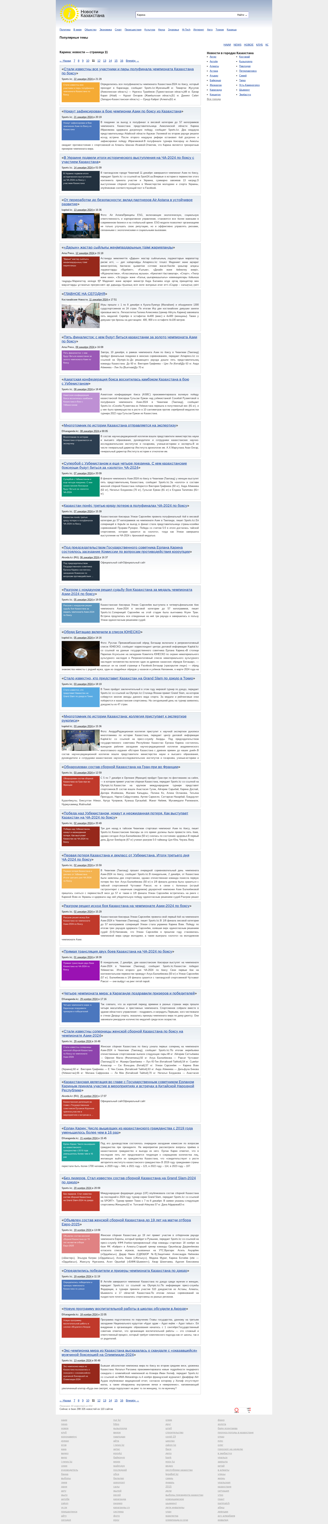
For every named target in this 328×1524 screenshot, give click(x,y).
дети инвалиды (175, 1507)
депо (169, 1453)
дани (64, 1486)
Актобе (214, 61)
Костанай (244, 56)
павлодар (119, 1436)
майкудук (119, 1465)
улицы (222, 1474)
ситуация (223, 1490)
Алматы (214, 66)
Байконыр (215, 80)
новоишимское (175, 1499)
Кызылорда (245, 61)
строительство (174, 1432)
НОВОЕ (221, 44)
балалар (118, 1478)
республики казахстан (179, 1469)
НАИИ (199, 44)
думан (65, 1440)
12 (98, 60)
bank (168, 1457)
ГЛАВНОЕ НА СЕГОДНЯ (84, 294)
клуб (64, 1432)
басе (168, 1449)
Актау (213, 56)
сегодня (66, 1519)
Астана (214, 70)
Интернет (198, 29)
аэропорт (119, 1482)
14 (110, 60)
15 (115, 60)
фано (221, 1419)
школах (170, 1440)
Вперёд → (132, 60)
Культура (149, 29)
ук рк (64, 1507)
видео (65, 1453)
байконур (119, 1457)
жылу (64, 1494)
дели (169, 1490)
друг (168, 1424)
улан (168, 1511)
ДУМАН (265, 44)
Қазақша (232, 29)
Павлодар (245, 66)
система (118, 1511)
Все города (214, 99)
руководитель (69, 1469)
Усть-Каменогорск (249, 85)
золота (222, 1424)
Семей (243, 75)
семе (64, 1465)
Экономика (105, 29)
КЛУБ (232, 44)
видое (117, 1432)
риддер (117, 1503)
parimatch (224, 1503)
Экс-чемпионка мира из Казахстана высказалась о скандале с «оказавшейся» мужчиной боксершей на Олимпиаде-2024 (129, 1353)
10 (87, 60)
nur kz (117, 1419)
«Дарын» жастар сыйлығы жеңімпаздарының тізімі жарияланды (118, 247)
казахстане (224, 1486)
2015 (169, 1486)
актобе (65, 1499)
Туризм (220, 29)
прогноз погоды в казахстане (236, 1432)
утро (220, 1494)
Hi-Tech (186, 29)
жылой (117, 1490)
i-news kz (66, 1461)
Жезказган (216, 85)
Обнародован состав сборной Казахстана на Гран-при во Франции (121, 767)
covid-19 (171, 1436)
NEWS (210, 44)
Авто (210, 29)
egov (116, 1519)
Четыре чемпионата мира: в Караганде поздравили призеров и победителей (129, 993)
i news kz (118, 1444)
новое (65, 1428)
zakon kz (171, 1444)
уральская (224, 1482)
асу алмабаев (226, 1515)
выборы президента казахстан (184, 1494)
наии (64, 1419)
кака (63, 1449)
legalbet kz (172, 1474)
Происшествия (133, 29)
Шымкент (244, 89)
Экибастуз (245, 94)
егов (63, 1444)
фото (116, 1515)
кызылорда (120, 1428)
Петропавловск (248, 70)
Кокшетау (215, 94)
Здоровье (173, 29)
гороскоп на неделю (230, 1449)
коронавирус (69, 1436)
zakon (64, 1503)
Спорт (118, 29)
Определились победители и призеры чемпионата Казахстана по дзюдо (125, 1271)
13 (104, 60)
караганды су (121, 1507)
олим (169, 1419)
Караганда (216, 89)
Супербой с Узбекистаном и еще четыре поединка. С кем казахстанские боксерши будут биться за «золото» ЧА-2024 (124, 465)
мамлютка (172, 1515)
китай (221, 1465)
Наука (161, 29)
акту (63, 1490)
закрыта (223, 1461)
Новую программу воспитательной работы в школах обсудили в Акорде (125, 1309)
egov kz (170, 1461)
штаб (169, 1428)
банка (64, 1474)
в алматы (223, 1469)
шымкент (171, 1503)
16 (121, 60)
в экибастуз (225, 1453)
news (64, 1424)
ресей (117, 1494)
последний (120, 1469)
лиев (64, 1482)
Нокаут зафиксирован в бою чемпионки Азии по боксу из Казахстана (122, 111)
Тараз (242, 80)
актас (116, 1449)
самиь (169, 1478)
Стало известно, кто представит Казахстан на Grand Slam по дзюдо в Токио (128, 678)
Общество (90, 29)
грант (221, 1499)
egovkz (117, 1453)
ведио (169, 1465)
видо (64, 1457)
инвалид (223, 1519)
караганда (119, 1499)
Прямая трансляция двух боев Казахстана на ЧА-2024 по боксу (118, 951)
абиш (221, 1507)
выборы (66, 1478)
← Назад (65, 60)
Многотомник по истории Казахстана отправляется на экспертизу (120, 425)
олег (220, 1444)
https (116, 1424)
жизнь (221, 1478)
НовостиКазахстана (92, 13)
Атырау (214, 75)
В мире (77, 29)
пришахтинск (69, 1511)
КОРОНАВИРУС (248, 44)
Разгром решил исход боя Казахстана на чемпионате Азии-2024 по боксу (126, 906)
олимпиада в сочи (177, 1519)
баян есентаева (227, 1428)
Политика (65, 29)
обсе (116, 1474)
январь (170, 1482)
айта (116, 1440)
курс (220, 1440)
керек (116, 1461)
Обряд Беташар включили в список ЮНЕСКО (102, 632)
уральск (222, 1457)
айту (64, 1515)
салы (116, 1486)
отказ (221, 1436)
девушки (223, 1511)
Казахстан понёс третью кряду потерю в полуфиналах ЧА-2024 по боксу (125, 506)
